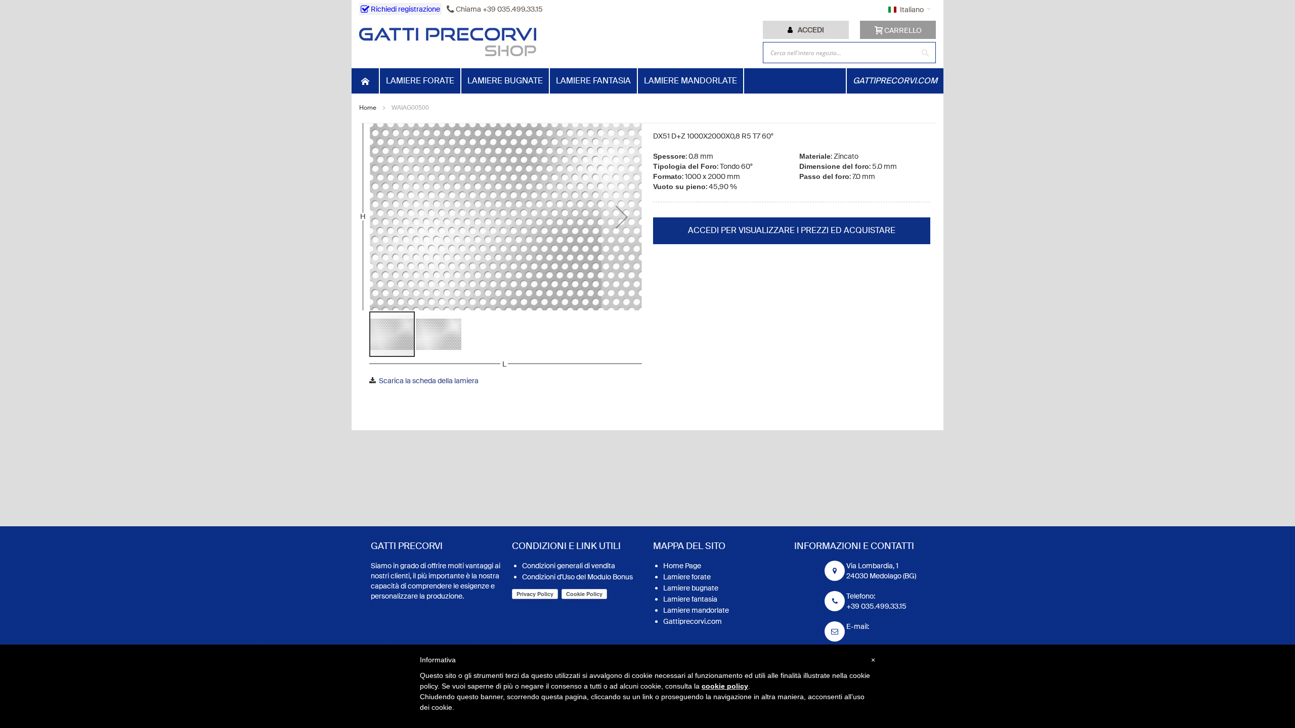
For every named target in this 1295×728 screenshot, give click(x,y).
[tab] (806, 30)
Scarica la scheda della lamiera (429, 380)
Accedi (811, 29)
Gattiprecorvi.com (692, 621)
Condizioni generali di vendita (568, 565)
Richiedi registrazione (404, 9)
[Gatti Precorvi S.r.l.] (447, 42)
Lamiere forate (687, 576)
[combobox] (849, 52)
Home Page (682, 565)
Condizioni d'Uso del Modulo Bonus (577, 576)
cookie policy (725, 686)
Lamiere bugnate (690, 588)
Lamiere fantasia (690, 599)
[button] (621, 216)
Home (367, 108)
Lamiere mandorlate (696, 610)
